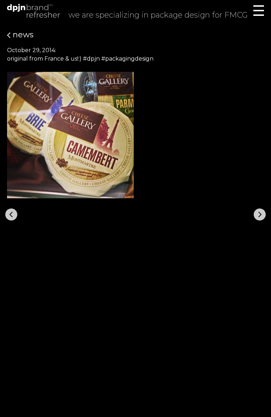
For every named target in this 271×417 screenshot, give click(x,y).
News (22, 34)
